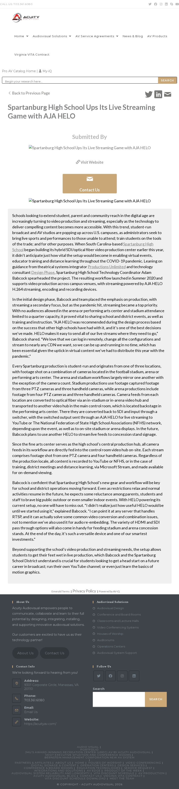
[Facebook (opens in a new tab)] (155, 4)
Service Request (138, 768)
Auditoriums (105, 640)
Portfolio (89, 749)
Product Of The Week (123, 770)
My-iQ (47, 71)
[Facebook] (110, 676)
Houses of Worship (110, 633)
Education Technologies (98, 768)
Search (99, 689)
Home (79, 762)
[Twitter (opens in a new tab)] (150, 4)
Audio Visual (88, 747)
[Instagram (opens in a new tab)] (161, 4)
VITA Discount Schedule (114, 773)
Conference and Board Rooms (119, 614)
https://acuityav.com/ (40, 724)
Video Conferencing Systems (118, 627)
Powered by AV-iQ (109, 591)
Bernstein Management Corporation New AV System (89, 757)
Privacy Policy (84, 590)
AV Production (151, 773)
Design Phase (43, 272)
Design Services (131, 765)
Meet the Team (122, 778)
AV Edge (94, 770)
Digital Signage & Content (53, 765)
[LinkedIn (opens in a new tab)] (166, 4)
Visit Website (91, 162)
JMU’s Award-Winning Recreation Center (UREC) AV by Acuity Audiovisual (88, 752)
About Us (25, 653)
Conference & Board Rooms (48, 768)
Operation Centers (97, 765)
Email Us (31, 712)
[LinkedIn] (134, 676)
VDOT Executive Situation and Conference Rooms (88, 754)
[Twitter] (98, 676)
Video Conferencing (143, 762)
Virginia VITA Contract (123, 775)
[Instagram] (122, 676)
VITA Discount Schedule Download (75, 778)
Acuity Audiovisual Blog (54, 775)
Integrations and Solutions (58, 770)
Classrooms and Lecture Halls (118, 621)
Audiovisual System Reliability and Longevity (51, 773)
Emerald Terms (61, 591)
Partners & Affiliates (33, 762)
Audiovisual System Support (117, 652)
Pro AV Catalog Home (19, 71)
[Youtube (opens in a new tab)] (176, 4)
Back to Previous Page (30, 93)
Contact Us (54, 653)
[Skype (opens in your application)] (171, 4)
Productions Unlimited (107, 266)
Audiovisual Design (110, 608)
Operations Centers (111, 646)
